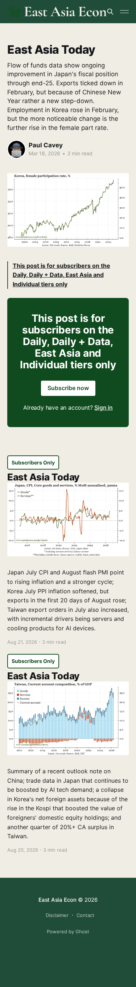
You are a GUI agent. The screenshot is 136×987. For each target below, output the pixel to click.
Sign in (103, 407)
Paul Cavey (46, 145)
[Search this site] (110, 11)
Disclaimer (57, 915)
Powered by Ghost (68, 931)
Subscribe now (68, 388)
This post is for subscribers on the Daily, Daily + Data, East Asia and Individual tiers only (61, 275)
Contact (85, 915)
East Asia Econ (57, 899)
